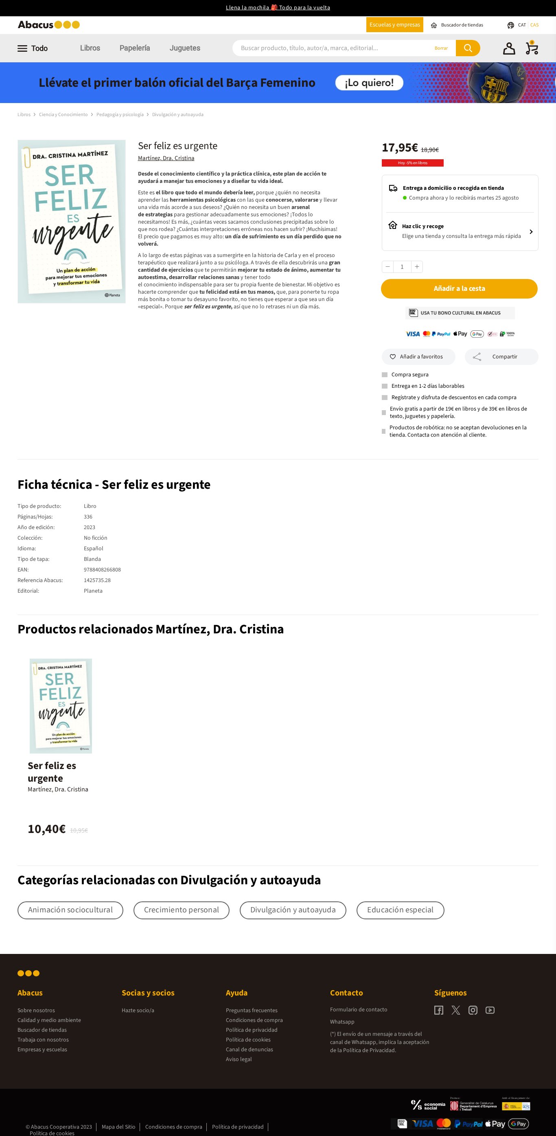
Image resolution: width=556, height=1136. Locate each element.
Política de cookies (248, 1040)
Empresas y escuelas (42, 1050)
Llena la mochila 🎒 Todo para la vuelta (278, 8)
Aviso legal (239, 1059)
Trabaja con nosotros (43, 1040)
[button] (509, 49)
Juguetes (185, 48)
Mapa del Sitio (119, 1127)
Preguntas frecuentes (252, 1010)
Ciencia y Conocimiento (64, 114)
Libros (90, 48)
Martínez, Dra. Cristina (166, 158)
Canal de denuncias (249, 1050)
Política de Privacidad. (369, 1050)
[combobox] (319, 48)
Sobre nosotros (36, 1010)
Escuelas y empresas (395, 24)
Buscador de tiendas (42, 1030)
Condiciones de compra (254, 1020)
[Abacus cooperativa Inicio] (51, 27)
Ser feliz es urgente (52, 772)
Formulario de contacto (358, 1010)
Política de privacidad (252, 1030)
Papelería (135, 48)
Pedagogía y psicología (120, 114)
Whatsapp (342, 1022)
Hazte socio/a (138, 1010)
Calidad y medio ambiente (49, 1020)
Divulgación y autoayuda (178, 114)
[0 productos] (531, 52)
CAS (534, 25)
